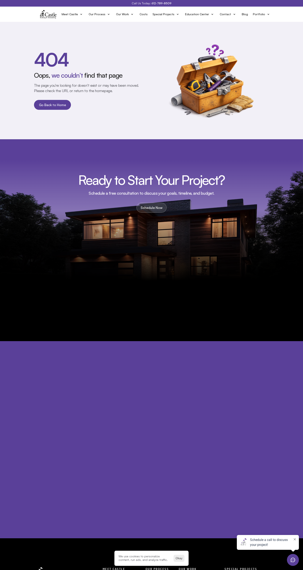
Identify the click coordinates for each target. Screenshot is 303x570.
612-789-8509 (161, 3)
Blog (245, 14)
